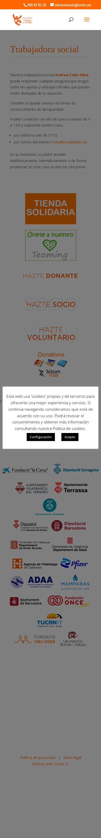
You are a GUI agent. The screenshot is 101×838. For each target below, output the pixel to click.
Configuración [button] (41, 437)
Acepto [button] (69, 437)
